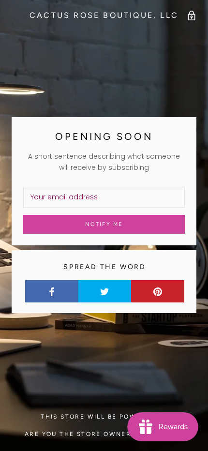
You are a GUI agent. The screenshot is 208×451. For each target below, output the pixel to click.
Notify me (104, 224)
